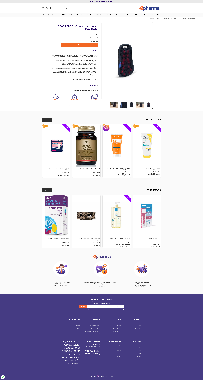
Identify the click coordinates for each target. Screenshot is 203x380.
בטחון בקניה (118, 323)
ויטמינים (78, 325)
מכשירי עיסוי (186, 18)
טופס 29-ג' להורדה (96, 328)
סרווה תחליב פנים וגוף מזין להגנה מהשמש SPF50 (152, 169)
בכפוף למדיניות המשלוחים (79, 90)
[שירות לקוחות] (61, 269)
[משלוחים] (142, 269)
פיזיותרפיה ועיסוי (194, 18)
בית (200, 18)
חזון (140, 325)
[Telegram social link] (69, 106)
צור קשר (99, 323)
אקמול (119, 345)
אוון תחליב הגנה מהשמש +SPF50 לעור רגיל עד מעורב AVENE (118, 169)
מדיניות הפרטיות (117, 328)
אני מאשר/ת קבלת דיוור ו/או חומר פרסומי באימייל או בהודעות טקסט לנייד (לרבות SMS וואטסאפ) (100, 309)
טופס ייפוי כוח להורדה (95, 325)
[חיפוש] (66, 8)
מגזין (119, 337)
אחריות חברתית (137, 328)
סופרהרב (139, 356)
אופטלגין (119, 356)
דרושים (139, 331)
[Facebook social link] (74, 106)
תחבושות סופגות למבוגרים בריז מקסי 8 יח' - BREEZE (59, 169)
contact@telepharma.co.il (90, 346)
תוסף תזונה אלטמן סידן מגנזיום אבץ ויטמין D (58, 238)
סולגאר (139, 348)
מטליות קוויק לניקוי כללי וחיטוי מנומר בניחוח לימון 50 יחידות (89, 239)
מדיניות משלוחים (117, 334)
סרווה (140, 353)
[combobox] (95, 8)
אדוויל (119, 359)
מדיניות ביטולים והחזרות (115, 331)
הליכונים (78, 328)
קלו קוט (119, 350)
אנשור (78, 323)
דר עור (139, 350)
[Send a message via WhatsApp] (3, 377)
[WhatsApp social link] (71, 106)
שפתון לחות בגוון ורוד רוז (154, 238)
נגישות (139, 334)
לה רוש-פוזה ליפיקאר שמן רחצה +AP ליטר (120, 238)
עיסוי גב (179, 18)
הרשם (83, 306)
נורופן (119, 348)
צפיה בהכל (47, 120)
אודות (139, 323)
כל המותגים (138, 359)
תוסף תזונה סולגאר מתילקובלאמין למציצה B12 (88, 168)
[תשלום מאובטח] (101, 269)
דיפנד (139, 345)
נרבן (120, 353)
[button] (158, 14)
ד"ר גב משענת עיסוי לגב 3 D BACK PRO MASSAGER (163, 18)
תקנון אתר (118, 325)
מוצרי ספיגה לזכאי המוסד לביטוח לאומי (93, 332)
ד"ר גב (96, 23)
